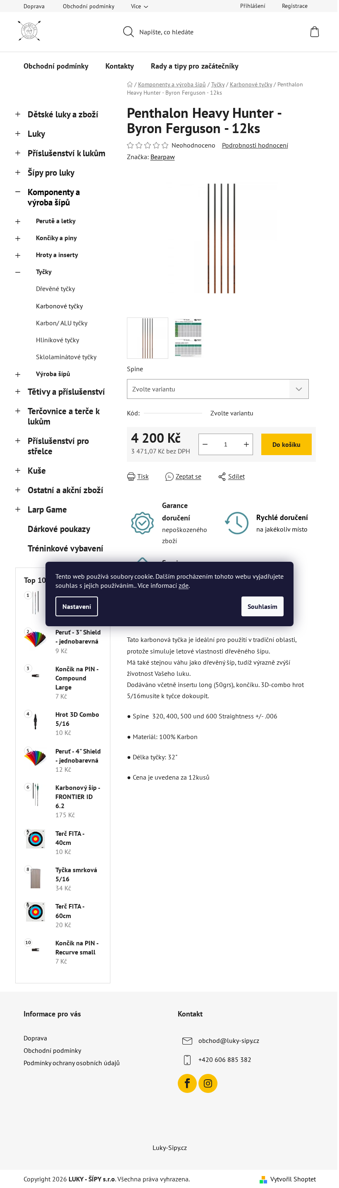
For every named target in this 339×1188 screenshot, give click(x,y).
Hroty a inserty (57, 254)
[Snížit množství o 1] (205, 444)
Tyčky (44, 271)
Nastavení (76, 606)
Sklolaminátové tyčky (66, 357)
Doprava (34, 6)
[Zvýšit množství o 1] (246, 444)
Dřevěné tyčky (55, 288)
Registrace (295, 6)
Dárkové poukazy (59, 528)
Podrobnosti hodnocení (255, 145)
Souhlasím (262, 606)
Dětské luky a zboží (63, 114)
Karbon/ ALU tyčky (61, 323)
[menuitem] (56, 66)
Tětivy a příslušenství (66, 391)
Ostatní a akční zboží (65, 490)
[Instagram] (207, 1083)
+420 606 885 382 (224, 1059)
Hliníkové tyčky (57, 340)
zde (184, 585)
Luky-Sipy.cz (170, 1147)
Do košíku (286, 444)
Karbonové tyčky (59, 306)
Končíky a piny (56, 238)
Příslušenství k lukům (66, 153)
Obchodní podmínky (89, 6)
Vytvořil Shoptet (293, 1179)
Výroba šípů (53, 374)
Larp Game (47, 509)
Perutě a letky (56, 221)
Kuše (37, 470)
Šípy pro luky (51, 172)
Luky (36, 133)
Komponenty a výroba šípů (54, 197)
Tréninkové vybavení (65, 548)
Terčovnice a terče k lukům (63, 416)
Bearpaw (162, 157)
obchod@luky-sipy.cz (228, 1040)
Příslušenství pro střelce (58, 446)
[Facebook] (187, 1083)
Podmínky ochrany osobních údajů (72, 1063)
